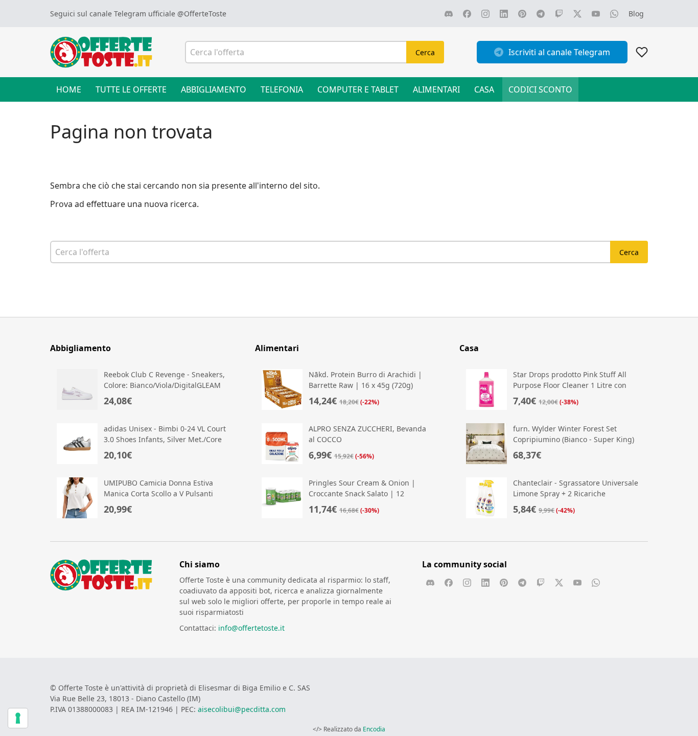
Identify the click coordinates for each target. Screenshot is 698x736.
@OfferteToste (201, 13)
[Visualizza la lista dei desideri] (642, 52)
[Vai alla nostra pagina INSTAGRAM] (485, 14)
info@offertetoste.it (251, 628)
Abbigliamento (213, 89)
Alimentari (436, 89)
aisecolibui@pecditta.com (242, 709)
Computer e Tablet (358, 89)
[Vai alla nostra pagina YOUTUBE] (596, 14)
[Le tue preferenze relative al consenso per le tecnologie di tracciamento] (18, 718)
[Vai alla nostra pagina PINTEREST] (522, 14)
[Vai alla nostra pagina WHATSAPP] (614, 14)
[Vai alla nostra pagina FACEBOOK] (467, 14)
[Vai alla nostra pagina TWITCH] (559, 14)
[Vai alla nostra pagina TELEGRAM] (540, 14)
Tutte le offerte (131, 89)
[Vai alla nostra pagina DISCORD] (448, 14)
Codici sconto (540, 89)
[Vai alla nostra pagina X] (577, 14)
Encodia (374, 729)
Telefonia (282, 89)
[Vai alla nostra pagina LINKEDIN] (504, 14)
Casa (484, 89)
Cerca (425, 52)
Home (68, 89)
